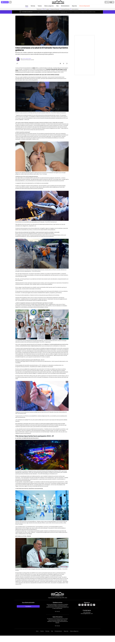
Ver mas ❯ (57, 611)
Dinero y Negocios (74, 631)
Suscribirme (28, 606)
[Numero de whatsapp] (88, 605)
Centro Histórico (75, 9)
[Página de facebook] (79, 605)
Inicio (26, 5)
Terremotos (39, 9)
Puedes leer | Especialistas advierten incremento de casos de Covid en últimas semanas (37, 74)
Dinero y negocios (49, 5)
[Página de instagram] (85, 605)
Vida (57, 5)
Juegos (47, 9)
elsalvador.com (64, 11)
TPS (44, 9)
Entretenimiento (65, 5)
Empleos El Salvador (55, 9)
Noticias (33, 5)
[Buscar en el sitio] (10, 2)
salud (33, 68)
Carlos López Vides (26, 58)
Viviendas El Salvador (65, 9)
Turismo (40, 5)
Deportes (74, 5)
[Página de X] (82, 605)
